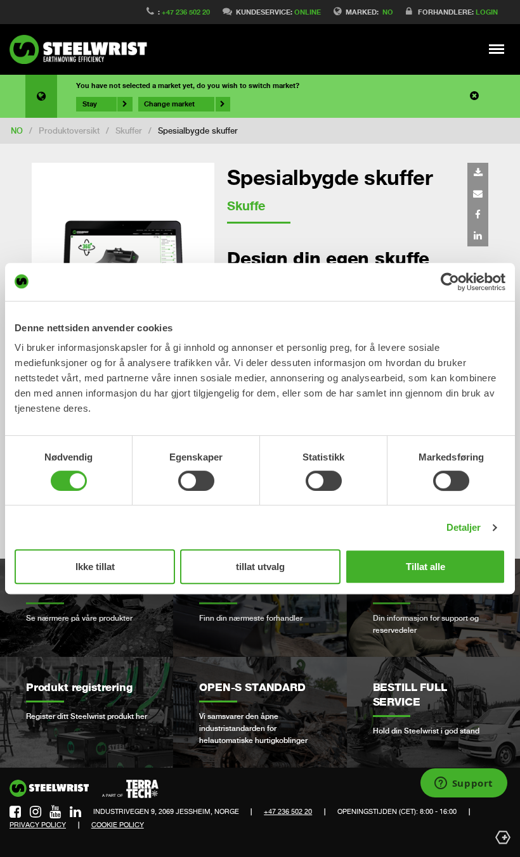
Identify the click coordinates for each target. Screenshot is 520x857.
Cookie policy (117, 824)
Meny (497, 49)
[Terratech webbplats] (130, 789)
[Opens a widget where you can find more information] (463, 784)
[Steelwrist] (82, 49)
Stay (89, 104)
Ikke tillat (95, 566)
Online (307, 12)
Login (487, 12)
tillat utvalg (260, 566)
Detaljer (463, 527)
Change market (169, 104)
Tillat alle (425, 566)
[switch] (196, 481)
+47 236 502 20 (186, 12)
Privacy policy (38, 824)
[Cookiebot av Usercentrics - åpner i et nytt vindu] (449, 281)
